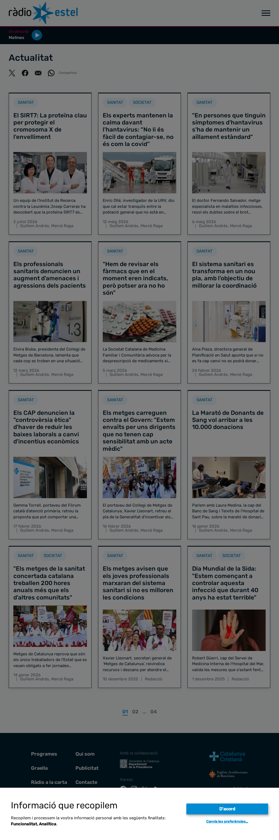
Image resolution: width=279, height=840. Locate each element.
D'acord (227, 808)
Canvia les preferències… (227, 821)
